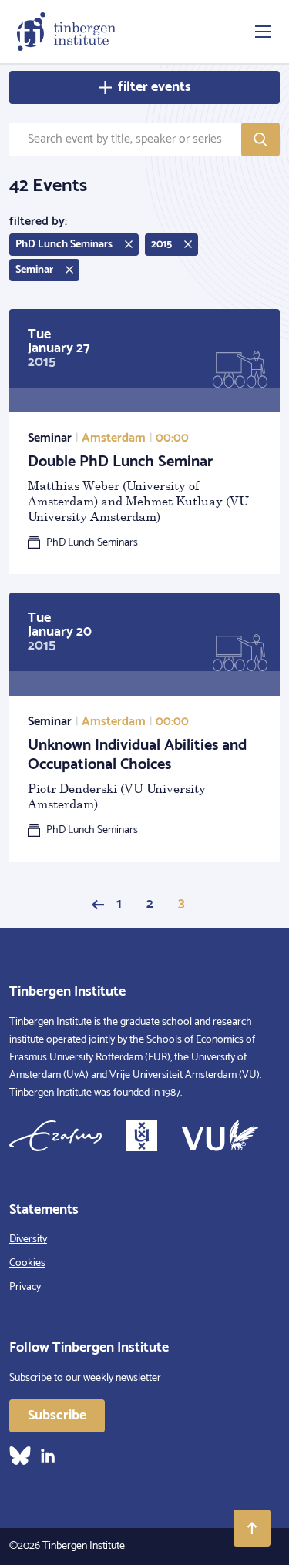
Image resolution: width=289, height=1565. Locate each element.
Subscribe (57, 1415)
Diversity (28, 1239)
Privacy (25, 1287)
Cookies (27, 1263)
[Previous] (98, 904)
